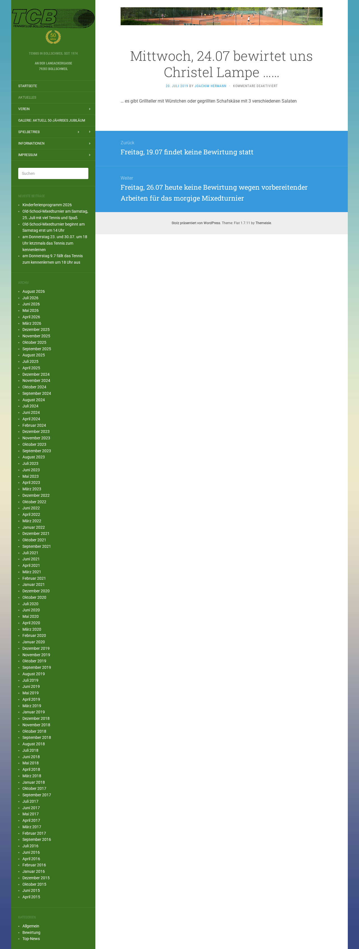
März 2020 (31, 629)
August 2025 (33, 355)
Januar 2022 (33, 527)
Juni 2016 (31, 852)
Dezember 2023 (36, 431)
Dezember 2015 (36, 878)
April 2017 (31, 820)
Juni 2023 (31, 470)
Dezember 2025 (36, 329)
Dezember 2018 (36, 718)
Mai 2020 (30, 616)
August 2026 (33, 291)
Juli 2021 (30, 553)
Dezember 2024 (36, 374)
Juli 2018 (30, 750)
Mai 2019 (30, 693)
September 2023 (36, 451)
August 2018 (33, 744)
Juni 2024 (31, 412)
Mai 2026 (30, 310)
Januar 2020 (33, 642)
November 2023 (36, 438)
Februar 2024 (34, 425)
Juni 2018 (31, 757)
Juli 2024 (30, 406)
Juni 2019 (31, 686)
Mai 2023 (30, 476)
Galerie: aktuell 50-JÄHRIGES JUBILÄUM (51, 120)
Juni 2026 (31, 304)
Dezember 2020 (36, 591)
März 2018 (31, 776)
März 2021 (31, 572)
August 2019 (33, 674)
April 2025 (31, 368)
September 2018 (36, 737)
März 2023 (31, 489)
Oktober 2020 (34, 597)
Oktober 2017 (34, 788)
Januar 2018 (33, 782)
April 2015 (31, 897)
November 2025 (36, 336)
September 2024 (36, 393)
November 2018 (36, 725)
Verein (24, 109)
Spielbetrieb (29, 132)
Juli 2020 (30, 604)
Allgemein (30, 926)
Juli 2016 (30, 846)
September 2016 (36, 839)
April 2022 (31, 514)
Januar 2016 (33, 871)
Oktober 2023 (34, 444)
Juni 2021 (31, 559)
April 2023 (31, 482)
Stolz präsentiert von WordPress (196, 223)
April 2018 (31, 769)
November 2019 (36, 655)
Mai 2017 (30, 814)
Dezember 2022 (36, 495)
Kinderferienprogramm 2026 (47, 205)
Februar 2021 (34, 578)
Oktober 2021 (34, 540)
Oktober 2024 (34, 387)
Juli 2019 (30, 680)
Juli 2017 (30, 801)
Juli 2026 (30, 298)
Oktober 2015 (34, 884)
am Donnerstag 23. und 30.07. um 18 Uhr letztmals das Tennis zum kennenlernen (54, 243)
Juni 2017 (31, 808)
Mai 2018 (30, 763)
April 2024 (31, 419)
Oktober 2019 (34, 661)
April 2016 (31, 859)
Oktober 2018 (34, 731)
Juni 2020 (31, 610)
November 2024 (36, 380)
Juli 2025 (30, 361)
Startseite (27, 86)
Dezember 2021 (36, 533)
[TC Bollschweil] (53, 27)
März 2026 (31, 323)
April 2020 (31, 623)
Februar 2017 (34, 833)
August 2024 (33, 400)
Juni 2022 (31, 508)
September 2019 (36, 667)
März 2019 (31, 706)
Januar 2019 (33, 712)
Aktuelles (27, 97)
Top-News (31, 938)
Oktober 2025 (34, 342)
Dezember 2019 (36, 648)
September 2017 (36, 795)
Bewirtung (31, 932)
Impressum (27, 155)
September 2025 (36, 349)
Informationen (31, 143)
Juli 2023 (30, 463)
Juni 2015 (31, 890)
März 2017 (31, 827)
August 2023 (33, 457)
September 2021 (36, 546)
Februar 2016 (34, 865)
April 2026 (31, 317)
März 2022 (31, 521)
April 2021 (31, 565)
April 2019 (31, 699)
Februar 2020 (34, 635)
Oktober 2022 (34, 502)
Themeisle (263, 223)
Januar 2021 (33, 584)
